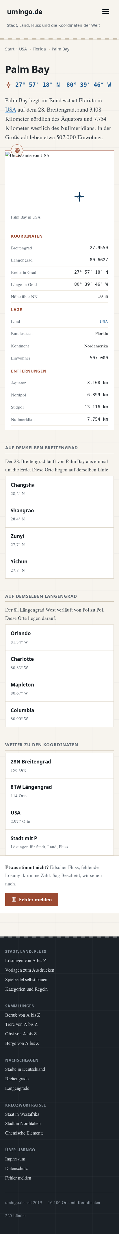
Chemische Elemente (24, 1133)
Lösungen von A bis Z (25, 960)
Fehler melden (35, 899)
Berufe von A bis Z (22, 1015)
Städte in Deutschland (25, 1069)
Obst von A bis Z (21, 1033)
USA (23, 49)
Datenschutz (16, 1168)
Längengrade (17, 1088)
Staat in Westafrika (22, 1114)
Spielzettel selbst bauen (26, 979)
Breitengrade (17, 1078)
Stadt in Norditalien (23, 1123)
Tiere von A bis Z (21, 1024)
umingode (24, 11)
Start (9, 49)
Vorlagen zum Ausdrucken (29, 970)
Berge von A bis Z (22, 1043)
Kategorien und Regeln (26, 989)
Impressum (15, 1159)
